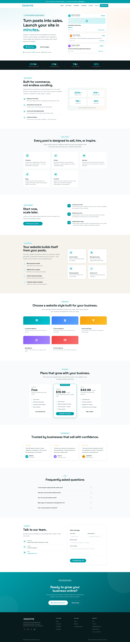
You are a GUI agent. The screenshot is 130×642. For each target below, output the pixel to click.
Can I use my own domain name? (47, 497)
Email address (91, 533)
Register (76, 623)
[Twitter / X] (28, 629)
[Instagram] (31, 629)
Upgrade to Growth (65, 413)
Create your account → (33, 223)
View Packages (44, 47)
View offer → (102, 40)
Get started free (40, 411)
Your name (72, 533)
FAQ (93, 621)
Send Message (77, 560)
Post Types (68, 5)
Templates (76, 5)
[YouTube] (34, 629)
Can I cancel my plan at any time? (47, 508)
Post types (58, 623)
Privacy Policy (95, 629)
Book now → (101, 51)
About (61, 5)
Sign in (97, 5)
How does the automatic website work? (49, 492)
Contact (91, 5)
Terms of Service (96, 631)
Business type (73, 539)
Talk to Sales (89, 411)
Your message (73, 546)
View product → (101, 30)
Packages (84, 5)
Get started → (81, 1)
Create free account (59, 603)
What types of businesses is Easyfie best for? (51, 503)
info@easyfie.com (32, 553)
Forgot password (78, 626)
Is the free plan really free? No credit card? (50, 487)
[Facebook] (24, 629)
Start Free (104, 5)
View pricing (75, 603)
